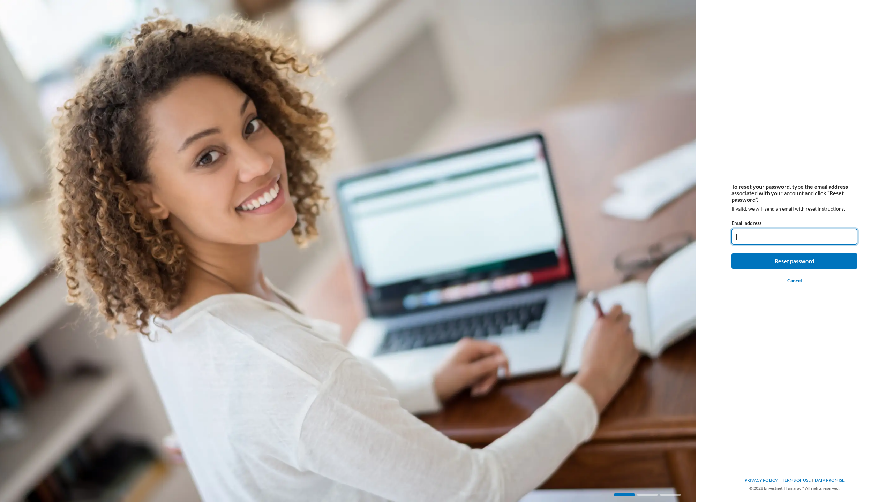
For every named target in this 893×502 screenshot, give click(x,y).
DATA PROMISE (830, 480)
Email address (746, 223)
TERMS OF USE (796, 480)
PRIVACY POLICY (761, 480)
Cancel (794, 280)
